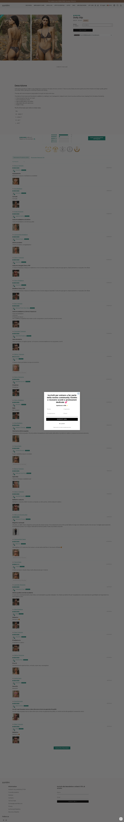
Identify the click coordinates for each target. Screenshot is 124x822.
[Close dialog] (78, 393)
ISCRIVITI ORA (62, 419)
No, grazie (62, 423)
